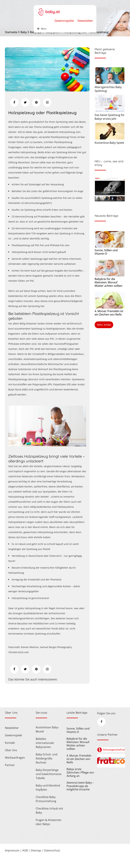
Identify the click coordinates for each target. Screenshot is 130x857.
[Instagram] (47, 102)
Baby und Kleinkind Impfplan (48, 787)
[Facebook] (14, 102)
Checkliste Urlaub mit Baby (49, 810)
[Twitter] (25, 102)
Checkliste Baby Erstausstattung (46, 799)
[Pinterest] (36, 102)
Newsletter (85, 21)
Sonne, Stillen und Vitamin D (106, 251)
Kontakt (10, 743)
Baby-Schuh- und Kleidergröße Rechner (46, 758)
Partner (10, 765)
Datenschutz (52, 850)
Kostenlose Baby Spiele (109, 143)
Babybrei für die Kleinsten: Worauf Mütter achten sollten (108, 282)
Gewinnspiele (64, 21)
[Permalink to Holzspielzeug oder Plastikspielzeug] (47, 90)
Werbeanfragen (15, 757)
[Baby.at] (49, 10)
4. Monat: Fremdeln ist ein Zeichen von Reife (109, 312)
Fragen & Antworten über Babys (48, 822)
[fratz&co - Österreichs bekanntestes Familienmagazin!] (111, 766)
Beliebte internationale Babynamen (45, 743)
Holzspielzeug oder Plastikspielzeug (42, 112)
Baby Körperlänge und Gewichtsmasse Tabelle (48, 774)
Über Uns (11, 750)
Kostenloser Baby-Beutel (47, 729)
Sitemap (36, 850)
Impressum (12, 850)
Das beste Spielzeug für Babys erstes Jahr (110, 117)
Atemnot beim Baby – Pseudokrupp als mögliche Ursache (80, 786)
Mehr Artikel (104, 324)
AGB (25, 850)
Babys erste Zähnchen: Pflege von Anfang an (80, 772)
